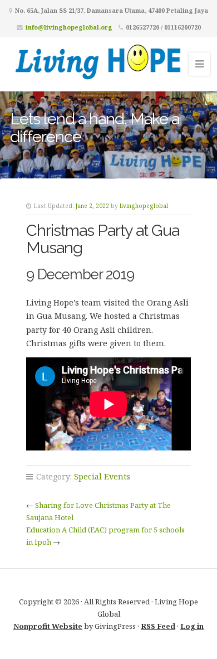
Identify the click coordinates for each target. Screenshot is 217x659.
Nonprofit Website (47, 626)
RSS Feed (158, 626)
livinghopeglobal (144, 206)
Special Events (102, 476)
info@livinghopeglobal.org (69, 27)
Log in (192, 626)
